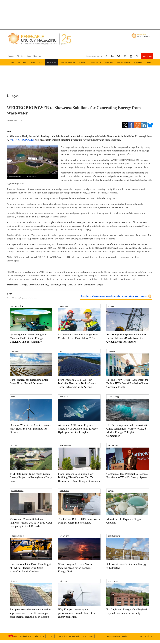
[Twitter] (125, 56)
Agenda (11, 56)
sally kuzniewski (114, 536)
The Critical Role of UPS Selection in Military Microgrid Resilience (79, 520)
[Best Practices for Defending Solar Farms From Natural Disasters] (31, 368)
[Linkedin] (112, 56)
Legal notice (88, 636)
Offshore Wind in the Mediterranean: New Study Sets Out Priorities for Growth (30, 428)
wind (13, 396)
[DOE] (127, 413)
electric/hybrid (17, 536)
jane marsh (64, 490)
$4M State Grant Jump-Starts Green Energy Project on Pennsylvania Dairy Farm (31, 477)
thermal (14, 581)
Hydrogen (109, 62)
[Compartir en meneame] (137, 125)
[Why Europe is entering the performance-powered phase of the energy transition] (79, 598)
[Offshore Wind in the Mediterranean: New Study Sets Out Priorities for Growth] (31, 415)
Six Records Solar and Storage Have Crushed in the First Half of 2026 (78, 336)
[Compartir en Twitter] (125, 125)
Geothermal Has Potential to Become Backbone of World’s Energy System (127, 475)
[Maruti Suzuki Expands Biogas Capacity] (127, 509)
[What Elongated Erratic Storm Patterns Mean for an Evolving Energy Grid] (79, 550)
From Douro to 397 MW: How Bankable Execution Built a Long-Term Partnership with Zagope (77, 383)
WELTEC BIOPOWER (21, 140)
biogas (111, 490)
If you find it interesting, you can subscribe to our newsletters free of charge (113, 296)
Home (11, 62)
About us (37, 56)
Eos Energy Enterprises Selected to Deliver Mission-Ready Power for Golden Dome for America (126, 338)
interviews (64, 581)
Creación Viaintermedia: (117, 636)
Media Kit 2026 (26, 636)
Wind (32, 62)
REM (9, 131)
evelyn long (64, 536)
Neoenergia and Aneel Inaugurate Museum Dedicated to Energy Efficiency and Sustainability (28, 338)
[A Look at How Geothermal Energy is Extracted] (127, 554)
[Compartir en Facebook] (131, 125)
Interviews (138, 62)
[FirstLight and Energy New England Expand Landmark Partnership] (127, 600)
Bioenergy (51, 62)
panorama (64, 306)
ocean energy (113, 396)
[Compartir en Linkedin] (144, 125)
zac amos (15, 351)
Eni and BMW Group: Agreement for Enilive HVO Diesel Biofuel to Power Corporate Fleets (127, 383)
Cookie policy (61, 636)
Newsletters (147, 56)
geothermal (113, 445)
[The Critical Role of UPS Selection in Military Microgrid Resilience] (79, 507)
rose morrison (65, 445)
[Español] (140, 35)
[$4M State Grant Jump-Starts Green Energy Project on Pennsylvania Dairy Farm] (31, 459)
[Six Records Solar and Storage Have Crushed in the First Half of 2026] (79, 322)
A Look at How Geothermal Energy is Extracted (126, 566)
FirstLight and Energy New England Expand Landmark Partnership (126, 611)
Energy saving (95, 62)
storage (111, 306)
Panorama (22, 62)
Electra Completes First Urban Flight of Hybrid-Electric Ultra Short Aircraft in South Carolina (30, 567)
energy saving (17, 306)
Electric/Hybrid (123, 62)
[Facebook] (106, 56)
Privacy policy (74, 636)
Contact (50, 636)
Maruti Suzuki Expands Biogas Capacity (123, 520)
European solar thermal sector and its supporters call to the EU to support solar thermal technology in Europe (30, 613)
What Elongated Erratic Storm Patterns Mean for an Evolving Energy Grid (75, 567)
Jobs (29, 56)
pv (61, 351)
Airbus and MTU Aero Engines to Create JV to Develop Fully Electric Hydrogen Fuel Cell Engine (78, 428)
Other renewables (67, 62)
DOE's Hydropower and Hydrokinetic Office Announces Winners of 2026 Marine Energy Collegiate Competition (127, 430)
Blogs (149, 62)
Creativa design (146, 636)
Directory (21, 56)
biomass (14, 445)
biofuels (111, 351)
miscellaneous (17, 490)
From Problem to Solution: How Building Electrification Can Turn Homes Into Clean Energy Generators (79, 477)
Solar (41, 62)
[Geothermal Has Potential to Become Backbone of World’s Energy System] (127, 462)
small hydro (113, 581)
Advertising (39, 636)
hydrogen (64, 396)
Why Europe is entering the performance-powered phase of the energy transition (77, 613)
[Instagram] (131, 56)
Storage (82, 62)
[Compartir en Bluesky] (150, 125)
